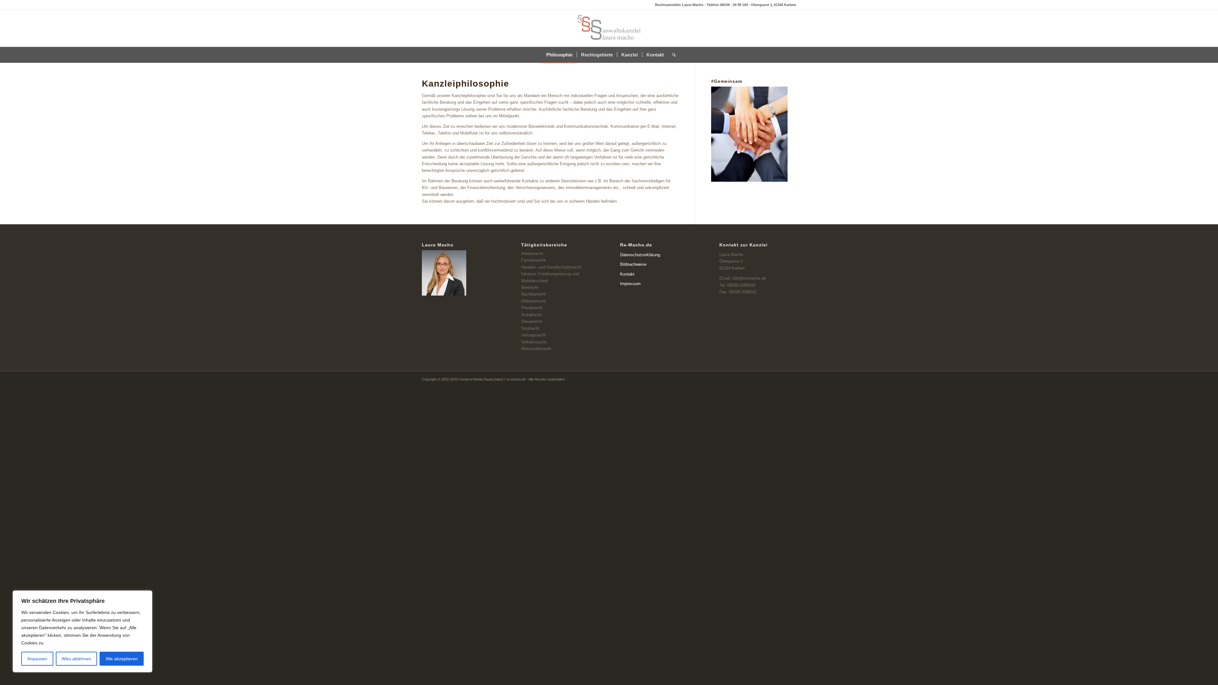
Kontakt (627, 274)
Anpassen (37, 658)
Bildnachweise (633, 264)
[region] (82, 631)
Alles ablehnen (76, 658)
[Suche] (672, 55)
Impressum (630, 283)
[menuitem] (559, 55)
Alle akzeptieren (122, 658)
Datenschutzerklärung (640, 254)
